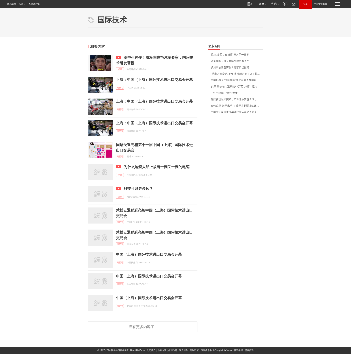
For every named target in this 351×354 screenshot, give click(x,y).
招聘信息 (172, 350)
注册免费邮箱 (320, 4)
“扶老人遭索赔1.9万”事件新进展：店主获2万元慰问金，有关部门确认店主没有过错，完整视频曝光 (237, 73)
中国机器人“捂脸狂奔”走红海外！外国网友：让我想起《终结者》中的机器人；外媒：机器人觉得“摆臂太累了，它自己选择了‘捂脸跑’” (237, 80)
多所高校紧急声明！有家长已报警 (230, 67)
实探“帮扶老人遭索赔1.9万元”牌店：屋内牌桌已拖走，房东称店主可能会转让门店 (237, 86)
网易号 (120, 87)
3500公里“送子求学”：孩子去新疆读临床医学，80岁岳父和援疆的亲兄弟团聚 (237, 105)
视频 (120, 69)
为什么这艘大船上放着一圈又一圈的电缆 (157, 167)
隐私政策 (194, 350)
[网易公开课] (261, 4)
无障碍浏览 (34, 4)
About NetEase (137, 350)
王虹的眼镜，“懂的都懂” (225, 93)
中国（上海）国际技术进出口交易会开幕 (149, 254)
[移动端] (250, 4)
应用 (21, 4)
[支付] (285, 4)
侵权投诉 (249, 350)
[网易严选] (274, 4)
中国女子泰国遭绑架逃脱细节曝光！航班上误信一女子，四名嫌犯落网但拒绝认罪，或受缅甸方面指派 (237, 112)
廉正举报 (238, 350)
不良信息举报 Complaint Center (216, 350)
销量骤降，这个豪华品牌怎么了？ (230, 61)
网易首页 (11, 4)
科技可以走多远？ (138, 188)
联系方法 (162, 350)
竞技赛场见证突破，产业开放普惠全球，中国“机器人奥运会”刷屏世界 (237, 99)
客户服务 (183, 350)
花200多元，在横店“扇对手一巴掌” (230, 54)
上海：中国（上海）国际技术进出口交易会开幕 (154, 80)
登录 (305, 4)
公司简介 (151, 350)
